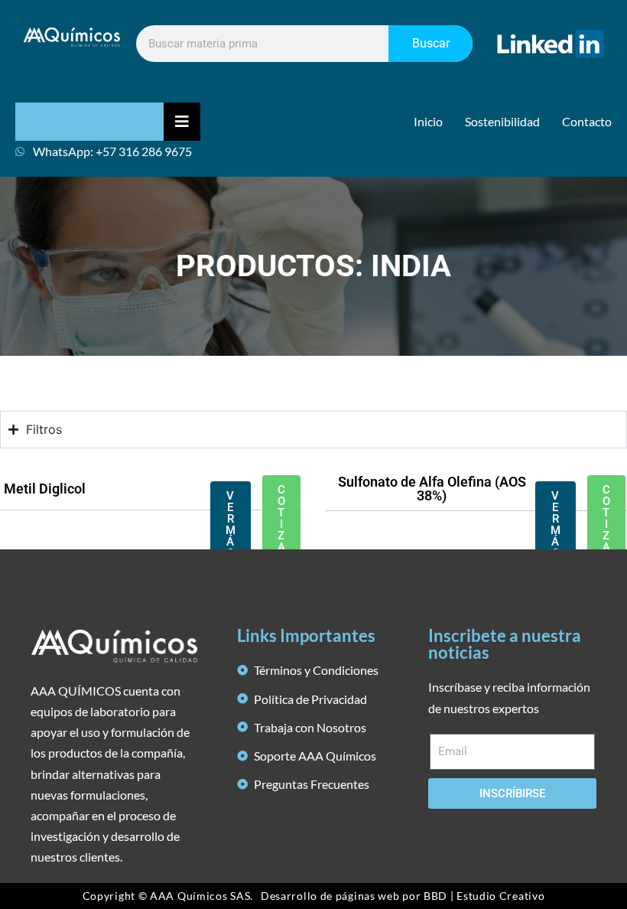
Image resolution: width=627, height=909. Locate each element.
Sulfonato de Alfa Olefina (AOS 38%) (432, 488)
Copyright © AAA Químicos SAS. (168, 895)
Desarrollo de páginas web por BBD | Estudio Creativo (402, 895)
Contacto (587, 121)
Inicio (428, 121)
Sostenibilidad (502, 121)
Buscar (431, 43)
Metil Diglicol (45, 489)
